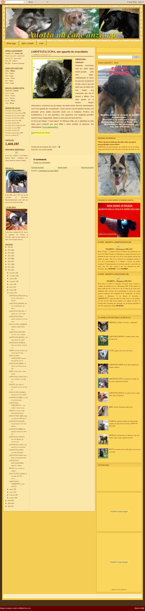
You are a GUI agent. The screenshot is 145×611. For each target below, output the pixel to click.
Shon (6, 76)
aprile (11, 489)
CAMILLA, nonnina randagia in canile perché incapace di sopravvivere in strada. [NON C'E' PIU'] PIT (123, 423)
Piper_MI (8, 61)
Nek (6, 81)
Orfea (7, 71)
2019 (9, 247)
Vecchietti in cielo (11, 128)
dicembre (12, 273)
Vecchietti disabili (11, 123)
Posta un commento (42, 162)
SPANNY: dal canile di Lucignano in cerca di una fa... (18, 386)
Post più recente (37, 167)
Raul (6, 73)
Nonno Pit (8, 90)
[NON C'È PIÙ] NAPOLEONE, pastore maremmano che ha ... (17, 358)
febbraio (12, 495)
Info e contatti (28, 43)
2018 (9, 250)
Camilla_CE (9, 53)
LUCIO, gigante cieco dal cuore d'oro (120, 351)
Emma (7, 78)
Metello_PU (9, 58)
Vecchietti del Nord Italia (13, 116)
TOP (142, 608)
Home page (11, 43)
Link (41, 43)
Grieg (7, 93)
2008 (9, 506)
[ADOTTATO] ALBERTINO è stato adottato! (16, 483)
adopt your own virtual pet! (119, 589)
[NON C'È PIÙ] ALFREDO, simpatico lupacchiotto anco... (18, 326)
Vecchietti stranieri (11, 130)
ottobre (11, 279)
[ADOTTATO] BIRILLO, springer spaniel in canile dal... (17, 431)
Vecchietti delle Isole (12, 120)
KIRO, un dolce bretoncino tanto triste (121, 407)
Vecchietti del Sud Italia (13, 118)
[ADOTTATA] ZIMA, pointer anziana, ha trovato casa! (18, 318)
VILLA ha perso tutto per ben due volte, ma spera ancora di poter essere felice (117, 143)
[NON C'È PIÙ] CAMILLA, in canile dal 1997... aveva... (18, 476)
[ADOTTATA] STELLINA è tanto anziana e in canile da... (18, 379)
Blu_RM (7, 63)
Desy (6, 98)
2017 (9, 253)
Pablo (7, 83)
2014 (9, 261)
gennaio (12, 498)
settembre (12, 281)
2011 (9, 270)
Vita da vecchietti (11, 135)
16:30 (54, 147)
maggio (11, 293)
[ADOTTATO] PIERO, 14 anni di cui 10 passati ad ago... (17, 365)
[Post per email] (58, 147)
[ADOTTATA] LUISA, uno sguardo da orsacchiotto (59, 51)
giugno (11, 290)
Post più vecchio (87, 167)
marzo (11, 492)
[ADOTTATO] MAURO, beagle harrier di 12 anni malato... (17, 423)
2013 (9, 264)
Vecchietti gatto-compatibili (14, 125)
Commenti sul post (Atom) (49, 171)
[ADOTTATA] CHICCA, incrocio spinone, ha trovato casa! (17, 439)
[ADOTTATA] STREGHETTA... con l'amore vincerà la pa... (17, 405)
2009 (9, 503)
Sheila (7, 96)
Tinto (6, 103)
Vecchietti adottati (11, 111)
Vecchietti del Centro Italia (13, 113)
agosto (11, 284)
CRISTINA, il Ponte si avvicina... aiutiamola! (123, 322)
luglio (11, 287)
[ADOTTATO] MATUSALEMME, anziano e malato (16, 462)
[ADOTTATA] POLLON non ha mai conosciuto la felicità (18, 298)
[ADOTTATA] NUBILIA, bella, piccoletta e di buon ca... (18, 345)
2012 (9, 267)
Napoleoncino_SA (10, 56)
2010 (9, 501)
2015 (9, 259)
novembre (12, 276)
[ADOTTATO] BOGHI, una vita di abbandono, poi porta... (18, 305)
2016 (9, 256)
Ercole (7, 101)
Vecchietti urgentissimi (12, 133)
